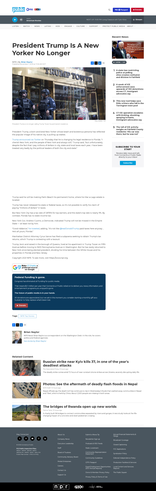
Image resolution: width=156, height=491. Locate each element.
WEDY (34, 450)
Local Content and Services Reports (123, 467)
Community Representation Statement (96, 453)
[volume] (21, 19)
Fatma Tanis (47, 410)
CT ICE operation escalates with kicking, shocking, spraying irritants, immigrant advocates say (129, 116)
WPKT (32, 452)
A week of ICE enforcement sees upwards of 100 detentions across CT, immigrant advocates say (129, 89)
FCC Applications (119, 449)
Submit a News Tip (92, 435)
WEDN (24, 450)
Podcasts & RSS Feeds (94, 443)
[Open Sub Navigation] (20, 26)
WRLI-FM (37, 452)
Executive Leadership (66, 443)
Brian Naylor (27, 62)
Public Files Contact (22, 454)
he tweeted (34, 228)
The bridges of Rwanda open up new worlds (80, 407)
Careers (60, 466)
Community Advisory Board (68, 457)
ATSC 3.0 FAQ (34, 454)
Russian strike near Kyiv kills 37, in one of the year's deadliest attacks (86, 363)
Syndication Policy (120, 453)
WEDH (18, 450)
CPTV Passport (91, 462)
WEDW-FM (20, 452)
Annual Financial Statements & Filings (124, 435)
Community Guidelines (94, 458)
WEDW (29, 450)
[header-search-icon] (109, 10)
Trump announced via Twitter (26, 139)
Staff (59, 448)
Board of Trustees (64, 452)
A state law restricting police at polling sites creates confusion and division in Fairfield (128, 73)
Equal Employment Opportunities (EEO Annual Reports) (98, 467)
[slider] (24, 19)
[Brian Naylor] (17, 337)
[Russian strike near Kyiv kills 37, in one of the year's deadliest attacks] (26, 368)
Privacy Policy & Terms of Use (97, 477)
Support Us (62, 475)
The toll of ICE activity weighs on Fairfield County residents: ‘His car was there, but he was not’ (129, 130)
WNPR (27, 452)
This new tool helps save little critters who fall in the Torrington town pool (130, 103)
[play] (15, 19)
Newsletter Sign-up (93, 439)
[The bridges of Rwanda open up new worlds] (26, 413)
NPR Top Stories (27, 316)
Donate (138, 10)
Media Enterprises (64, 461)
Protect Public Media (114, 26)
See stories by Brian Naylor (35, 341)
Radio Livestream (92, 448)
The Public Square (120, 472)
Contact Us (62, 470)
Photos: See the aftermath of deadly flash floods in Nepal (90, 384)
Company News (64, 439)
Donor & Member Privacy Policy (97, 472)
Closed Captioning (120, 445)
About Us (61, 435)
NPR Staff (47, 388)
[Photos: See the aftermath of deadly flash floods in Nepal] (26, 390)
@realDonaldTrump (69, 228)
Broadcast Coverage (120, 440)
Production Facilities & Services (124, 462)
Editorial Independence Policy (124, 458)
